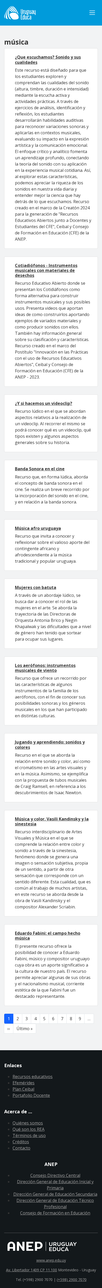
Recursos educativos (33, 1076)
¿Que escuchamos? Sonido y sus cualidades (48, 59)
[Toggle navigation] (92, 12)
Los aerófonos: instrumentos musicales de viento (45, 668)
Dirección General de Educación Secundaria (55, 1194)
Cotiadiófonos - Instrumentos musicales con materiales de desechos (46, 270)
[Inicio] (45, 12)
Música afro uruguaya (38, 528)
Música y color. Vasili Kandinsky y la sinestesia (52, 821)
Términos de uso (29, 1135)
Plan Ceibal (23, 1089)
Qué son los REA (28, 1129)
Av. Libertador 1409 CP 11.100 (31, 1269)
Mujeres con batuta (35, 587)
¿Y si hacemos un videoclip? (43, 403)
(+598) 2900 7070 (72, 1279)
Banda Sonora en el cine (40, 469)
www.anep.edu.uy (51, 1260)
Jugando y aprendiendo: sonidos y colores (50, 744)
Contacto (21, 1148)
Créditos (21, 1142)
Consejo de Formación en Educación (55, 1213)
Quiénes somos (28, 1123)
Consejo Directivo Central (55, 1175)
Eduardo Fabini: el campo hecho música (47, 935)
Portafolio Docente (31, 1095)
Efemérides (24, 1083)
